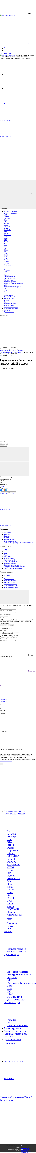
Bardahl (6, 255)
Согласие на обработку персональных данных (18, 543)
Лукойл (6, 241)
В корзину (3, 445)
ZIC (5, 268)
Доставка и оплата (9, 539)
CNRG (6, 236)
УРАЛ (5, 293)
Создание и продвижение (13, 1145)
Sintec (5, 248)
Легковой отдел (9, 298)
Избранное (19, 1097)
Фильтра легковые (9, 278)
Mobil (5, 245)
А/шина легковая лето (11, 307)
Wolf (5, 220)
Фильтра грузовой (9, 276)
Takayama (7, 270)
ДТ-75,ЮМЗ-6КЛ (9, 297)
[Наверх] (14, 597)
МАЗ (5, 290)
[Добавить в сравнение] (14, 468)
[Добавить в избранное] (14, 454)
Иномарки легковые (10, 303)
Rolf (5, 273)
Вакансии (4, 50)
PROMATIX (7, 261)
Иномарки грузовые (10, 281)
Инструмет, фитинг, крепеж (12, 287)
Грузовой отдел (8, 280)
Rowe (5, 246)
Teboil (5, 258)
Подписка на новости (10, 541)
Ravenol (6, 263)
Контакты (7, 536)
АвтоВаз (6, 300)
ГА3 (5, 292)
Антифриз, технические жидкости (14, 283)
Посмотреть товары (6, 751)
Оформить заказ (5, 733)
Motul (5, 251)
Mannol (6, 231)
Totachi (6, 250)
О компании (4, 74)
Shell (5, 253)
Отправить (4, 625)
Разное (6, 225)
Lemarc (6, 238)
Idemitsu (6, 216)
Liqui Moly (7, 226)
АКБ (5, 285)
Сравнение (6, 1097)
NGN (5, 256)
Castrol (6, 260)
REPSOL (6, 233)
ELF (5, 266)
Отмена (10, 625)
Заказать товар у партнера (8, 492)
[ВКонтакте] (1, 490)
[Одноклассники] (4, 490)
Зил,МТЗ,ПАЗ (8, 295)
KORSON (7, 223)
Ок (1, 764)
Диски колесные (9, 312)
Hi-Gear (6, 228)
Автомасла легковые (10, 213)
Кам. (5, 288)
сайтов (18, 1147)
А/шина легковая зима (11, 308)
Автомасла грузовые (10, 211)
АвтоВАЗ (7, 575)
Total (5, 215)
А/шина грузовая (9, 305)
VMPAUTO (7, 230)
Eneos (5, 271)
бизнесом (18, 1150)
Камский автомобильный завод (14, 568)
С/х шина (7, 310)
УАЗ (5, 302)
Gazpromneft (7, 235)
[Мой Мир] (6, 490)
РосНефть (7, 218)
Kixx (5, 221)
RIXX (5, 240)
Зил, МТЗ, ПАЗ (8, 556)
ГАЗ (5, 551)
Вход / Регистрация (6, 53)
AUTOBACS (8, 243)
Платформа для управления (13, 1149)
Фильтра (6, 275)
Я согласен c (17, 620)
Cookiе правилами (6, 761)
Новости (6, 537)
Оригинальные (8, 265)
